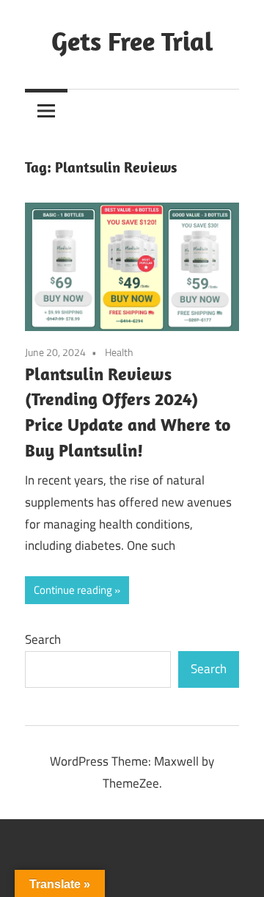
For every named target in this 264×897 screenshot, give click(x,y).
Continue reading (73, 589)
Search (43, 639)
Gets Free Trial (132, 40)
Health (119, 352)
